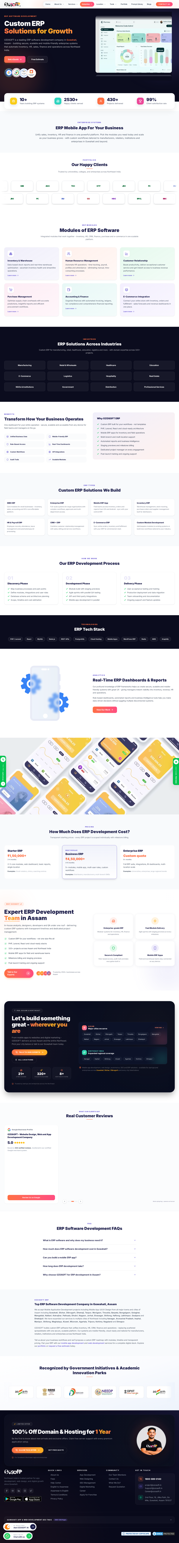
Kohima (138, 1059)
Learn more (12, 275)
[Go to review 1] (68, 1201)
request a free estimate (59, 1346)
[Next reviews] (80, 1201)
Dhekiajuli (141, 1039)
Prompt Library (137, 4)
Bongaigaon (142, 1034)
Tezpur (120, 1034)
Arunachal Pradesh (124, 1318)
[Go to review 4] (73, 1201)
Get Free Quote (56, 1450)
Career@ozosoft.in (153, 1491)
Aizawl (117, 1059)
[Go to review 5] (75, 1201)
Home (47, 4)
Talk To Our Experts (29, 1052)
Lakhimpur (129, 1039)
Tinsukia (130, 1034)
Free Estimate (37, 59)
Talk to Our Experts (12, 973)
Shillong (107, 1059)
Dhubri (75, 1315)
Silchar (98, 1034)
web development (96, 1343)
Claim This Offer (27, 1450)
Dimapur (149, 1059)
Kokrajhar (57, 1315)
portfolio (42, 1346)
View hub (158, 1027)
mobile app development (72, 1343)
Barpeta (114, 1312)
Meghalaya (57, 1321)
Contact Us (164, 4)
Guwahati (71, 39)
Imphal (97, 1059)
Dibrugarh (108, 1034)
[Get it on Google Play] (13, 1499)
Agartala (128, 1059)
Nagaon (96, 1039)
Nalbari (86, 1039)
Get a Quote (13, 59)
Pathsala (66, 1315)
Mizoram (74, 1321)
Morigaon (96, 1312)
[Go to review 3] (71, 1201)
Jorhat (106, 1039)
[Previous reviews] (65, 1201)
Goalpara (136, 1315)
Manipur (38, 1321)
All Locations (25, 1060)
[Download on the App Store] (32, 1499)
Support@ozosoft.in (153, 1488)
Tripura (91, 1321)
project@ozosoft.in (153, 1485)
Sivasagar (117, 1039)
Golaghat (135, 1312)
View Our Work (103, 710)
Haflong (116, 1315)
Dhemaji (80, 1312)
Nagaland (107, 1321)
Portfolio (124, 4)
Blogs (149, 4)
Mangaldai (155, 1034)
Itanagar (87, 1059)
